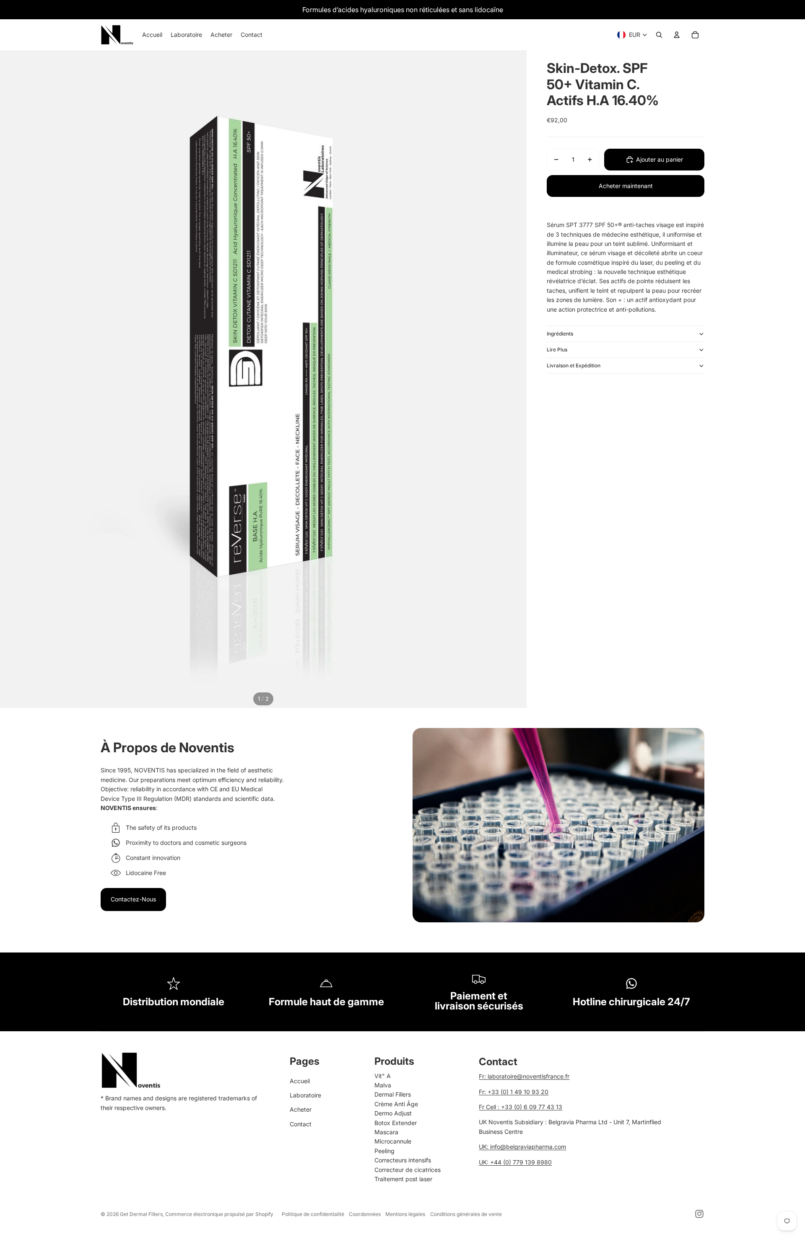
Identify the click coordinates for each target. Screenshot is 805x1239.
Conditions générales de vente (466, 1214)
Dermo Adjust (393, 1113)
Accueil (300, 1080)
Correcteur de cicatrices (407, 1169)
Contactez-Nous (133, 899)
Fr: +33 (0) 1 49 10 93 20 (513, 1091)
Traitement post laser (403, 1178)
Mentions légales (405, 1214)
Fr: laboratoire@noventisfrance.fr (524, 1076)
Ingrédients (560, 333)
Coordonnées (365, 1214)
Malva (382, 1085)
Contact (301, 1124)
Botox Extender (395, 1122)
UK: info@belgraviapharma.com (522, 1146)
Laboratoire (305, 1095)
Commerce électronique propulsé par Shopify (219, 1214)
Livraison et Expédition (573, 365)
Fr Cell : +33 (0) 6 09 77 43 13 (520, 1106)
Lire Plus (557, 349)
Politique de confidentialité (313, 1214)
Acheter (301, 1109)
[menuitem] (152, 35)
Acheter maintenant (626, 185)
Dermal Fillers (392, 1094)
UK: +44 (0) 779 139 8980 (515, 1162)
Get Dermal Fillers (141, 1214)
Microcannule (392, 1141)
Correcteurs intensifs (402, 1160)
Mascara (386, 1132)
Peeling (384, 1150)
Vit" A (382, 1075)
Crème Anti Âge (396, 1103)
